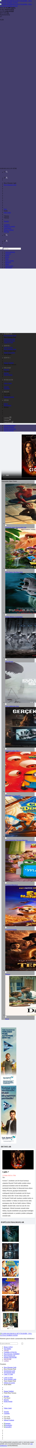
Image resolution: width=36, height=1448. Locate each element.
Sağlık (7, 255)
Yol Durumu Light (9, 339)
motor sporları (9, 261)
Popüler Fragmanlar (10, 429)
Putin (7, 259)
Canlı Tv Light (8, 342)
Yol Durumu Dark (9, 341)
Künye (6, 404)
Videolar (6, 420)
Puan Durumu (11, 1354)
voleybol (8, 254)
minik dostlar (9, 266)
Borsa (8, 1347)
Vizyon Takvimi (9, 430)
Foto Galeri (7, 212)
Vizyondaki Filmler (10, 425)
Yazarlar (6, 221)
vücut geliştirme (10, 252)
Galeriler (7, 418)
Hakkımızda (7, 405)
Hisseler (6, 373)
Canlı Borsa (7, 228)
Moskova (8, 262)
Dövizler (6, 231)
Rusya (7, 257)
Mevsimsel (8, 267)
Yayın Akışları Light (10, 349)
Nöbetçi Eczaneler (9, 226)
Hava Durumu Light (10, 185)
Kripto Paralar (8, 375)
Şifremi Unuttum (9, 397)
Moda (7, 264)
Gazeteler (7, 225)
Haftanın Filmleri (9, 427)
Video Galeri (8, 383)
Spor (5, 209)
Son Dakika (7, 1348)
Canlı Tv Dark (8, 347)
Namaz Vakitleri (9, 230)
